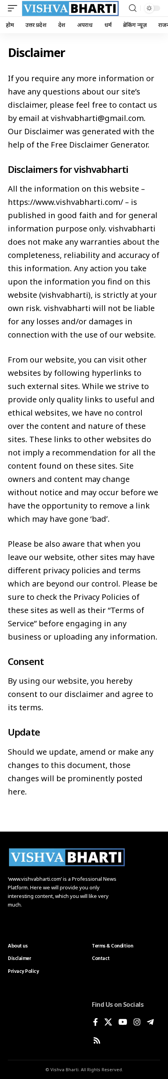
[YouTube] (123, 1022)
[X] (108, 1022)
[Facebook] (95, 1022)
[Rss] (97, 1041)
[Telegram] (150, 1022)
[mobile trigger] (14, 8)
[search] (132, 8)
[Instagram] (137, 1022)
